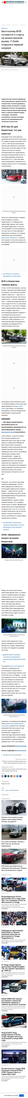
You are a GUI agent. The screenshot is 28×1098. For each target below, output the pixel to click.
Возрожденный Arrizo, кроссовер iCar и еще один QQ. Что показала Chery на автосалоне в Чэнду (13, 899)
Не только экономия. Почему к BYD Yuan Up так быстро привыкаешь (12, 844)
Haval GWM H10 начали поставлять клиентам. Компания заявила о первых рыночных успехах (13, 1001)
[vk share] (11, 776)
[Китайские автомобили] (14, 2)
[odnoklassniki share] (14, 776)
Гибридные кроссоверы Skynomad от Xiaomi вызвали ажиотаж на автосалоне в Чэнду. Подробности (12, 934)
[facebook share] (2, 776)
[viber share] (20, 776)
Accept (21, 1095)
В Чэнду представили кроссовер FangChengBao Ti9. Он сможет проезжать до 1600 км (13, 968)
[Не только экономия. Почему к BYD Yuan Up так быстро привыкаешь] (14, 832)
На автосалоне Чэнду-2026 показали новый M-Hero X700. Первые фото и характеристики (13, 1071)
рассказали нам (7, 432)
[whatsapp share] (8, 776)
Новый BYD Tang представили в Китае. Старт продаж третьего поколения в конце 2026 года (12, 1036)
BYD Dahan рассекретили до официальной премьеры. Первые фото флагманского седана (14, 868)
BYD (2, 790)
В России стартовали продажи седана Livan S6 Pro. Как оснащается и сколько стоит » (14, 762)
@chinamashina (21, 746)
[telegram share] (17, 776)
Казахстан (4, 28)
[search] (26, 2)
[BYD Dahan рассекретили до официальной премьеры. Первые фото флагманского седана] (14, 856)
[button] (14, 177)
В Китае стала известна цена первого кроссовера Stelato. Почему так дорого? (12, 819)
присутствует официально (9, 237)
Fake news (15, 509)
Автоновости (5, 961)
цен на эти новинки (16, 666)
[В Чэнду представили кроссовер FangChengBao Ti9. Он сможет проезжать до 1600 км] (14, 953)
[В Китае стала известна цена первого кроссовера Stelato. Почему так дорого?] (14, 808)
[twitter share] (5, 776)
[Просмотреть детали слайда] (15, 755)
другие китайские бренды (12, 790)
